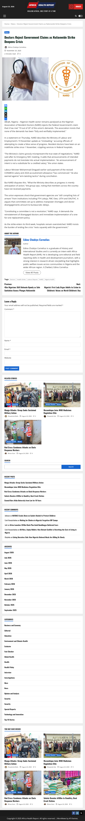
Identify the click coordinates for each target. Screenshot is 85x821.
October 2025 (9, 605)
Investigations (9, 677)
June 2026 (8, 563)
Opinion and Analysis (11, 693)
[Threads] (42, 116)
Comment (9, 309)
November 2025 (10, 599)
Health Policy (9, 667)
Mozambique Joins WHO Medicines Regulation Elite (57, 411)
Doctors (12, 279)
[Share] (42, 119)
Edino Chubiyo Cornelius (17, 47)
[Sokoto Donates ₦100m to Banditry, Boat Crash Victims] (62, 783)
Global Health (50, 404)
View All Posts (32, 272)
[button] (4, 16)
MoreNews (61, 818)
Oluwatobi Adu (51, 416)
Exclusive (7, 646)
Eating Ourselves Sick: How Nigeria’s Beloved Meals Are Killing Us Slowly (39, 537)
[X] (42, 113)
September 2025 (10, 610)
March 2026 (8, 578)
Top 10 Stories (9, 719)
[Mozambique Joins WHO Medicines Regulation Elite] (62, 395)
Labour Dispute (32, 279)
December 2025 (10, 594)
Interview (7, 672)
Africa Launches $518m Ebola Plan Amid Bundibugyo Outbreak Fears (34, 525)
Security (15, 404)
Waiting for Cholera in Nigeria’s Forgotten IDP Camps (39, 520)
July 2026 (7, 557)
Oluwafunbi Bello (13, 416)
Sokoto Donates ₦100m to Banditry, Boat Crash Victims (24, 496)
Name (7, 340)
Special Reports (10, 709)
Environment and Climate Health (16, 641)
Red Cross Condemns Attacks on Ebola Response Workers (20, 449)
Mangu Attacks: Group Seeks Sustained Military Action (20, 411)
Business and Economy (12, 625)
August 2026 (9, 552)
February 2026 (9, 584)
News (7, 32)
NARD (41, 279)
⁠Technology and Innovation (13, 714)
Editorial (7, 630)
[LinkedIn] (42, 111)
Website (7, 358)
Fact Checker (9, 651)
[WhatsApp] (42, 108)
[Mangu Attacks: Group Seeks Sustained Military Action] (22, 395)
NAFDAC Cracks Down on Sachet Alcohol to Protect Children (33, 515)
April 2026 (8, 573)
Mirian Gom (11, 453)
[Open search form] (76, 16)
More (6, 683)
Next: (62, 287)
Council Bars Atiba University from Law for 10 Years (22, 500)
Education (7, 635)
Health (6, 662)
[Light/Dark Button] (80, 16)
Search (7, 460)
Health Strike (21, 279)
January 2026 (9, 589)
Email (7, 349)
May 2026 (7, 568)
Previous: (22, 287)
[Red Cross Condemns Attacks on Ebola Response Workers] (22, 432)
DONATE (78, 6)
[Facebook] (42, 105)
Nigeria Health (49, 279)
